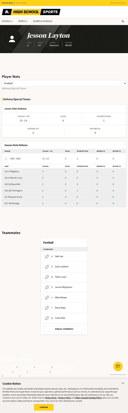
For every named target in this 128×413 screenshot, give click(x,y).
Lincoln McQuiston (61, 287)
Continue (44, 407)
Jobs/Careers (59, 372)
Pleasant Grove (13, 197)
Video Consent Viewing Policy (88, 397)
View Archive (28, 375)
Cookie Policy (43, 367)
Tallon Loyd (58, 276)
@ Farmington (13, 190)
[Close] (123, 383)
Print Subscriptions (118, 3)
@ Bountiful (12, 184)
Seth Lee (57, 256)
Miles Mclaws (59, 297)
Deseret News (7, 3)
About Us (6, 372)
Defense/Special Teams (14, 88)
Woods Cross (13, 177)
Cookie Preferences (64, 367)
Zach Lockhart (59, 266)
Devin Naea (59, 307)
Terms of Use (8, 367)
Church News (21, 3)
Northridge (12, 203)
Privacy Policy (26, 367)
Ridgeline (12, 171)
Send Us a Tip (11, 375)
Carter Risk (58, 317)
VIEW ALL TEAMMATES (64, 329)
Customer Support (39, 372)
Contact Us (20, 372)
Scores (42, 21)
